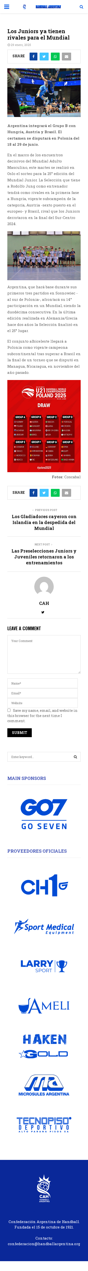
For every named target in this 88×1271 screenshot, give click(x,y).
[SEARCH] (75, 757)
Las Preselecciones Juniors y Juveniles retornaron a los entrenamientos (44, 557)
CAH (44, 603)
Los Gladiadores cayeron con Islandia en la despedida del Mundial (44, 522)
